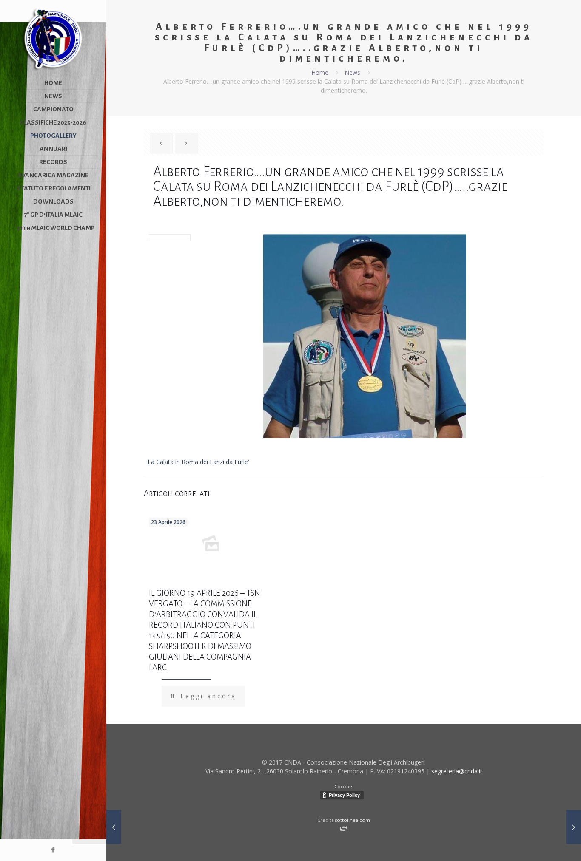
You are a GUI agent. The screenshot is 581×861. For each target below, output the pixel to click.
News (352, 72)
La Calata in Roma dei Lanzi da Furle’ (198, 462)
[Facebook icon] (53, 849)
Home (319, 72)
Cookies (343, 786)
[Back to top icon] (546, 848)
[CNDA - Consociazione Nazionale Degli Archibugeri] (53, 38)
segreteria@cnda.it (456, 771)
